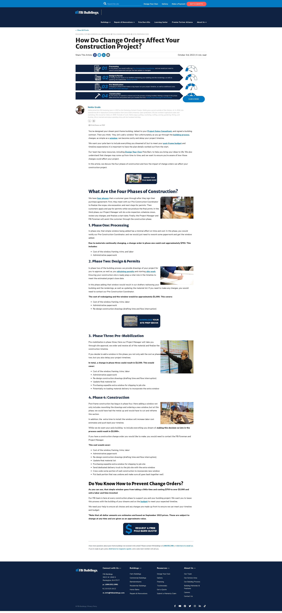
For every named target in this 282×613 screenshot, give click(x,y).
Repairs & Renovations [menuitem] (123, 22)
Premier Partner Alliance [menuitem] (182, 22)
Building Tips (82, 34)
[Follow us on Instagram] (195, 606)
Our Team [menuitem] (188, 574)
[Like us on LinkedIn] (199, 606)
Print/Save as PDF (97, 125)
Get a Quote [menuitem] (162, 589)
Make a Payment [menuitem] (178, 4)
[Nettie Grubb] (80, 110)
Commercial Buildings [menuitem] (138, 578)
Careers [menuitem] (187, 592)
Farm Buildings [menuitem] (135, 574)
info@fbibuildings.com (114, 593)
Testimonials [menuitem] (162, 585)
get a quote (196, 4)
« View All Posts (82, 30)
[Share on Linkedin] (104, 55)
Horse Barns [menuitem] (134, 589)
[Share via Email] (108, 55)
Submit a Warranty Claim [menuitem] (166, 593)
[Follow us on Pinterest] (185, 606)
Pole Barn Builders (121, 34)
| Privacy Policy (92, 606)
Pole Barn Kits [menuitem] (144, 22)
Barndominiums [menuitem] (135, 582)
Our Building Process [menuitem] (192, 582)
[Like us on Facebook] (175, 606)
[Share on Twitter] (99, 55)
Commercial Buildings (100, 34)
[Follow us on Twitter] (190, 606)
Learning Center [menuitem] (161, 22)
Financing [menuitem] (160, 582)
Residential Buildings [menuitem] (138, 585)
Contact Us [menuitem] (188, 596)
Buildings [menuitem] (105, 22)
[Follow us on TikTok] (204, 606)
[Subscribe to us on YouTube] (180, 606)
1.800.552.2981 (111, 584)
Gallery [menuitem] (165, 4)
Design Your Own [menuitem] (151, 4)
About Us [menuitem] (201, 22)
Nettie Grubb (94, 107)
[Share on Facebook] (95, 55)
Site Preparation (140, 34)
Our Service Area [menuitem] (190, 578)
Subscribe (193, 99)
